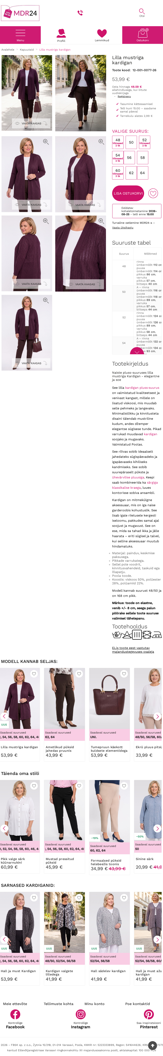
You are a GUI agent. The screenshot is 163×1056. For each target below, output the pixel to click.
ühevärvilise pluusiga (128, 477)
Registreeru (124, 96)
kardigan (150, 434)
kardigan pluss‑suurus (142, 388)
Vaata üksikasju (122, 227)
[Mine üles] (152, 1045)
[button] (4, 716)
